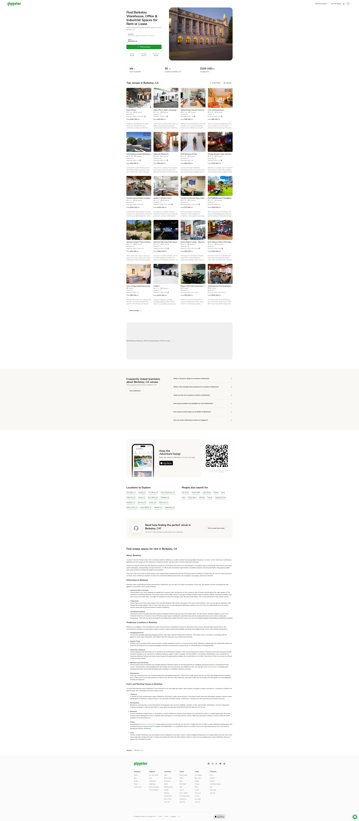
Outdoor (212, 778)
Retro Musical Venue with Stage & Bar (220, 242)
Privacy (166, 816)
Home (181, 778)
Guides (136, 781)
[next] (148, 97)
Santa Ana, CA (163, 502)
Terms (160, 816)
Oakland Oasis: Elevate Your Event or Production (193, 110)
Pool (181, 781)
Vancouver (198, 793)
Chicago (197, 784)
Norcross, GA (142, 502)
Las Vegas (198, 799)
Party (183, 497)
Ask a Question (135, 391)
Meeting (202, 497)
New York (198, 778)
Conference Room (215, 784)
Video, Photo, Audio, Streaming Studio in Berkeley (166, 110)
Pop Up (209, 497)
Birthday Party (168, 787)
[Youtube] (220, 764)
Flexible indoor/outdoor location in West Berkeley (138, 198)
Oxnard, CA (142, 492)
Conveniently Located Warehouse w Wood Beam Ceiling (138, 154)
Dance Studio (184, 793)
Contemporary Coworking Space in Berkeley (220, 286)
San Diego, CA (131, 492)
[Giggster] (14, 4)
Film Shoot (185, 492)
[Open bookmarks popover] (148, 90)
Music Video (167, 799)
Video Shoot (207, 492)
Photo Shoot (192, 497)
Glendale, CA (130, 502)
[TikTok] (216, 764)
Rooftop (212, 781)
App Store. (221, 471)
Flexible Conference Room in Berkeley (193, 198)
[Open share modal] (144, 90)
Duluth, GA (152, 502)
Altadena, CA (164, 497)
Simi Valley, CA (153, 497)
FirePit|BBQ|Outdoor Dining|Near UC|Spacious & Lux (220, 198)
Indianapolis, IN (170, 507)
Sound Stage (196, 492)
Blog (135, 778)
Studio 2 (157, 286)
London (197, 790)
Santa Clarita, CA (132, 507)
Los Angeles (198, 775)
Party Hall (213, 790)
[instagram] (212, 764)
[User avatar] (348, 3)
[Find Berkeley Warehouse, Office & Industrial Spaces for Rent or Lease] (179, 341)
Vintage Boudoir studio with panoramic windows (220, 154)
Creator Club (137, 787)
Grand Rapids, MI (145, 507)
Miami (196, 787)
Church (182, 790)
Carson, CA (141, 497)
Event (223, 492)
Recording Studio (185, 796)
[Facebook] (208, 764)
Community (152, 781)
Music (211, 775)
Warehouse (183, 799)
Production (167, 781)
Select (136, 784)
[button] (355, 817)
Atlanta (197, 781)
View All (166, 802)
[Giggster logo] (140, 763)
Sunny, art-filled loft (161, 154)
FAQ (150, 778)
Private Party (168, 796)
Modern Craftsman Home (163, 198)
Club (181, 787)
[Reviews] (224, 764)
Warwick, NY (158, 507)
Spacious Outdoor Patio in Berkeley (138, 242)
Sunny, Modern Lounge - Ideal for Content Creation (193, 242)
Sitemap (173, 816)
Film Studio (183, 784)
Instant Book (216, 83)
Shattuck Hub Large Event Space (165, 242)
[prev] (129, 97)
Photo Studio (183, 775)
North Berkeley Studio (189, 154)
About (136, 775)
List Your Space (336, 4)
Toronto (197, 796)
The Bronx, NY (153, 492)
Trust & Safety (153, 790)
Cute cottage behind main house (138, 286)
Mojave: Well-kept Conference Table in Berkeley (193, 286)
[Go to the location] (138, 98)
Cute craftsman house (216, 110)
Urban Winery (131, 110)
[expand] (231, 378)
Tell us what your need (216, 528)
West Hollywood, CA (168, 492)
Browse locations (321, 4)
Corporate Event (220, 497)
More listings (134, 311)
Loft (211, 787)
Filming (216, 492)
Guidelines (152, 784)
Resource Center (154, 787)
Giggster (129, 750)
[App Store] (166, 463)
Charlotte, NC (130, 497)
